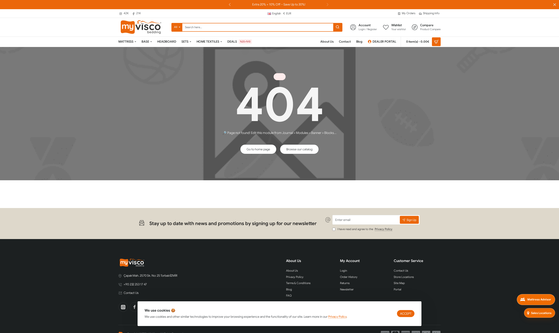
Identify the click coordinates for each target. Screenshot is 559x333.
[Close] (554, 4)
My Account (350, 261)
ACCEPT (405, 314)
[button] (327, 4)
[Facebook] (134, 307)
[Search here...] (337, 27)
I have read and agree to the (364, 229)
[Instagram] (123, 307)
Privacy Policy (337, 317)
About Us (293, 261)
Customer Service (408, 261)
